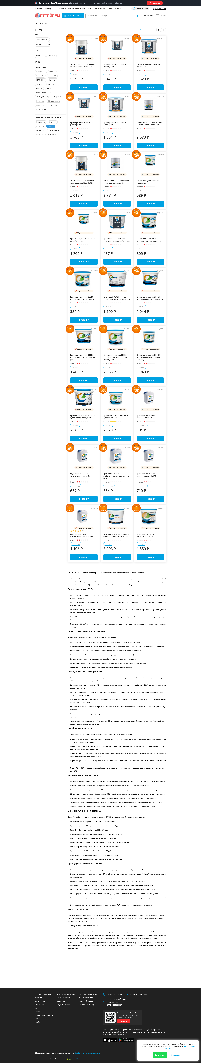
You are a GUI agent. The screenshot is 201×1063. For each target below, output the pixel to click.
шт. (141, 191)
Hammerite (55, 130)
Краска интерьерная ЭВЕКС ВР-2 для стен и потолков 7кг (149, 240)
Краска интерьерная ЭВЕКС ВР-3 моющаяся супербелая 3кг (116, 240)
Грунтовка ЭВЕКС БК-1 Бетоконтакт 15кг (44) (146, 535)
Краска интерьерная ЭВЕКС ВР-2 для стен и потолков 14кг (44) (83, 357)
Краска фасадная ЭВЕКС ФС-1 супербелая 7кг (82, 240)
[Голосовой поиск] (137, 16)
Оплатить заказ (142, 9)
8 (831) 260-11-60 (159, 9)
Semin (40, 84)
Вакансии (38, 998)
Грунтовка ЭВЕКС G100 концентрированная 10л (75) (82, 535)
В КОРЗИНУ (84, 87)
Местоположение (86, 998)
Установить (155, 3)
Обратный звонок (86, 1001)
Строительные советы (83, 9)
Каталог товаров (42, 1001)
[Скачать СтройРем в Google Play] (126, 1040)
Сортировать (145, 30)
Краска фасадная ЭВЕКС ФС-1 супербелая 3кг (149, 181)
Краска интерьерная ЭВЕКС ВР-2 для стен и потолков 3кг (82, 298)
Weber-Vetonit (42, 92)
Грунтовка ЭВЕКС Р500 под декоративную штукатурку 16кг (116, 298)
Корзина (163, 16)
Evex (45, 23)
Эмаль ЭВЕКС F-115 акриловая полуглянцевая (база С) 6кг (149, 123)
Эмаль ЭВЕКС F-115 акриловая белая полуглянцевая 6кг (116, 181)
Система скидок (41, 1004)
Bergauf (40, 72)
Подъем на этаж (100, 9)
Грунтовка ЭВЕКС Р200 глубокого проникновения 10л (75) (116, 475)
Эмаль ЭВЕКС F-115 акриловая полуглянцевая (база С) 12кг (82, 181)
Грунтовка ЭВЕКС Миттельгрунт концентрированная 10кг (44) (116, 535)
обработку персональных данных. (87, 1053)
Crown (52, 122)
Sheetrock (52, 84)
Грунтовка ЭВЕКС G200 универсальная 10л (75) (146, 474)
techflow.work (79, 1059)
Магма (40, 105)
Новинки (38, 1011)
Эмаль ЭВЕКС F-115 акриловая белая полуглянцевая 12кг (82, 65)
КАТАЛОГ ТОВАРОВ (75, 16)
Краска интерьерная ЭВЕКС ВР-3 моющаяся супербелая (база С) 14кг (115, 357)
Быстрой (56, 97)
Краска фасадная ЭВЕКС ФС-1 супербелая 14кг (115, 416)
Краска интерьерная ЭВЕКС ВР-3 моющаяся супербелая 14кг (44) (148, 357)
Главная (38, 23)
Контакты (118, 9)
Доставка (62, 9)
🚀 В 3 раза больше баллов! (84, 58)
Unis (39, 88)
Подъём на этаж (63, 1004)
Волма (40, 101)
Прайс (110, 9)
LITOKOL (40, 80)
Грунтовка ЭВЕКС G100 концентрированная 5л (80, 474)
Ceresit (53, 72)
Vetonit (50, 88)
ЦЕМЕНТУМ (42, 109)
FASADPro (41, 130)
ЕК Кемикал (54, 101)
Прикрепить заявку (86, 1004)
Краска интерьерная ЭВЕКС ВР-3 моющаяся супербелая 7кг (150, 298)
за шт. (141, 74)
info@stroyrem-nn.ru (138, 994)
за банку (75, 74)
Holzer (40, 76)
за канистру (142, 425)
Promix (53, 80)
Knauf (52, 76)
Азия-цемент (42, 97)
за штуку (108, 74)
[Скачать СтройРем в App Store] (110, 1040)
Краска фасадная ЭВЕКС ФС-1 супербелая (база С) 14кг (82, 416)
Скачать (123, 1021)
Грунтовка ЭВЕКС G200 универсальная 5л (146, 416)
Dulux (40, 126)
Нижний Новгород (44, 9)
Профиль (150, 16)
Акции (37, 1008)
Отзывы (71, 9)
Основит (52, 105)
